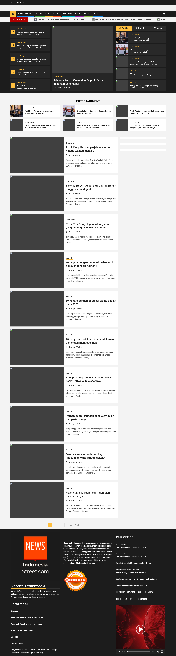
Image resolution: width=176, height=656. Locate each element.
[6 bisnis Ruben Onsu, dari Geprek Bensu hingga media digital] (82, 49)
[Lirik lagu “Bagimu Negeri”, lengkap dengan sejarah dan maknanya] (122, 125)
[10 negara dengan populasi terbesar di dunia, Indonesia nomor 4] (122, 73)
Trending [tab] (158, 28)
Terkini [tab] (125, 28)
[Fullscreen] (162, 651)
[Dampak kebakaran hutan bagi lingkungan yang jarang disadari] (37, 462)
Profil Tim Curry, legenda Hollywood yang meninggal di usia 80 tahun (111, 19)
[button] (140, 629)
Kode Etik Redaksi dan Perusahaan (26, 624)
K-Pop (55, 14)
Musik (87, 14)
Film (47, 14)
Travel (96, 14)
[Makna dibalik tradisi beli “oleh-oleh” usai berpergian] (37, 500)
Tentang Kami (17, 643)
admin (67, 87)
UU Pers (14, 637)
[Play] (119, 651)
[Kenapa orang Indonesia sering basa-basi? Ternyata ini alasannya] (37, 385)
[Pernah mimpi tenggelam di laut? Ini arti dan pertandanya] (37, 424)
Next (77, 525)
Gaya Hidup (67, 14)
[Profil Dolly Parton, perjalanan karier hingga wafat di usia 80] (122, 37)
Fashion (38, 14)
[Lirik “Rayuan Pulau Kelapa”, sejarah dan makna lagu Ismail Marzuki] (69, 125)
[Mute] (158, 651)
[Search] (164, 14)
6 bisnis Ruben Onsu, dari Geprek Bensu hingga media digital (49, 19)
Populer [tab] (141, 28)
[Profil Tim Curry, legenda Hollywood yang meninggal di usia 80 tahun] (122, 61)
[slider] (138, 651)
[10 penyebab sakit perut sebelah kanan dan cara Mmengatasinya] (37, 347)
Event (78, 14)
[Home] (13, 14)
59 (71, 525)
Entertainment (24, 14)
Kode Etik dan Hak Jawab (22, 630)
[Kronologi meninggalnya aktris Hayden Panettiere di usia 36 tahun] (16, 125)
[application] (140, 629)
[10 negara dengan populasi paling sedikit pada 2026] (122, 85)
